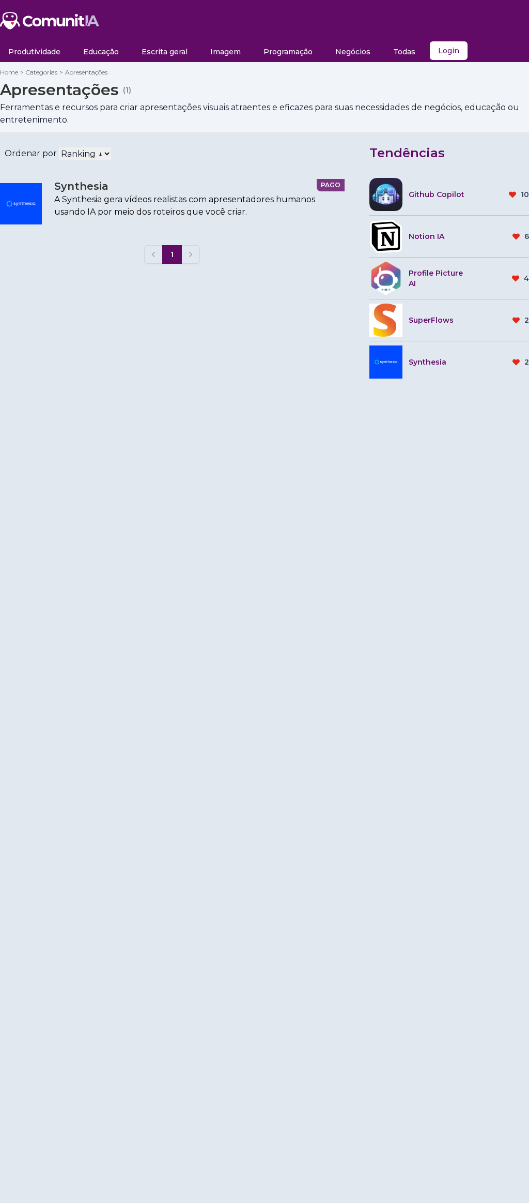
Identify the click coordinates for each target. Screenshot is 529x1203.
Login (448, 50)
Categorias (41, 72)
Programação (288, 51)
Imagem (225, 51)
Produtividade (34, 51)
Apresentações (86, 72)
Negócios (352, 51)
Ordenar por (31, 153)
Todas (404, 51)
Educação (101, 51)
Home (9, 72)
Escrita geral (165, 51)
